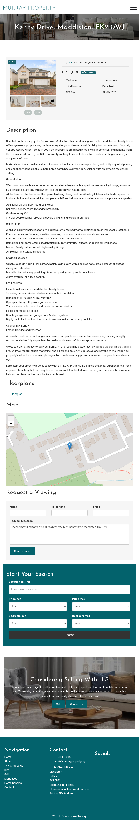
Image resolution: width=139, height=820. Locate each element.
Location (19, 581)
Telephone (58, 506)
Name (13, 506)
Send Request (22, 551)
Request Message (21, 521)
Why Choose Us (13, 765)
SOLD (12, 62)
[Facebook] (99, 762)
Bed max (81, 616)
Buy (70, 62)
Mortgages (10, 778)
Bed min (17, 616)
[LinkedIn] (108, 762)
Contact (9, 787)
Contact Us (76, 704)
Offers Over (88, 73)
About (8, 761)
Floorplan (16, 394)
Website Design (60, 816)
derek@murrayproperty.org (69, 761)
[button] (69, 446)
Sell (58, 704)
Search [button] (69, 635)
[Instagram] (117, 762)
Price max (78, 599)
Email (96, 506)
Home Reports (13, 783)
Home (8, 757)
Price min (15, 599)
